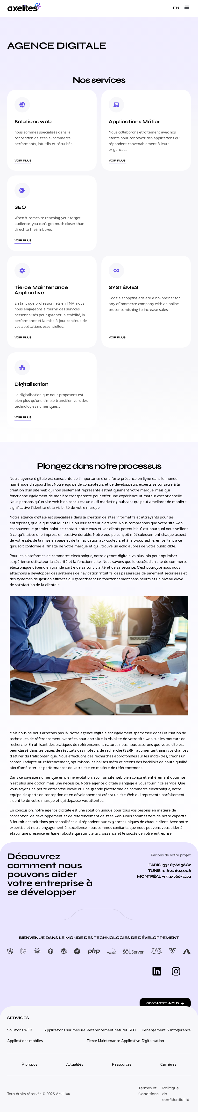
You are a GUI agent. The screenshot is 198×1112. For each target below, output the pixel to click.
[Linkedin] (156, 971)
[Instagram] (176, 971)
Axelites (63, 1093)
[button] (187, 7)
